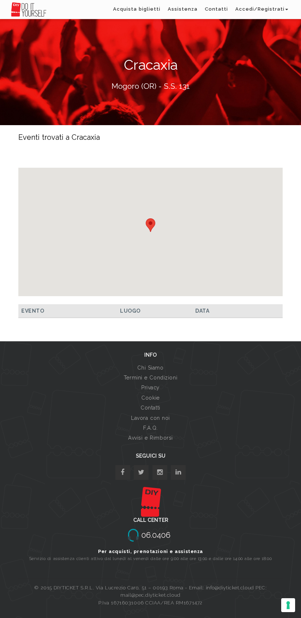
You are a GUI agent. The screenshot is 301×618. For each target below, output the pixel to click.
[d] (160, 472)
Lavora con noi (150, 418)
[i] (178, 472)
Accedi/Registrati (259, 9)
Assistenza (182, 9)
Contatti (216, 9)
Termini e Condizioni (150, 378)
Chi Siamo (150, 368)
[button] (150, 225)
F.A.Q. (150, 428)
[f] (123, 472)
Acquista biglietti (136, 9)
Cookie (150, 398)
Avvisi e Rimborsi (150, 438)
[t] (141, 472)
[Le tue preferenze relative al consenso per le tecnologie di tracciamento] (288, 605)
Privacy (150, 387)
